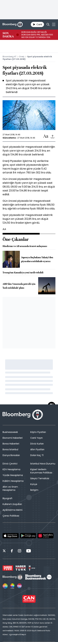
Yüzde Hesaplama (13, 475)
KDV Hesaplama (11, 469)
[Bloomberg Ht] (13, 577)
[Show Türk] (12, 586)
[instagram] (19, 551)
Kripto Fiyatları (38, 432)
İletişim (34, 490)
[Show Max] (19, 586)
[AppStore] (11, 535)
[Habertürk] (8, 568)
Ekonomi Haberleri (13, 437)
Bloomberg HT (9, 56)
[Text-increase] (45, 136)
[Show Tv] (5, 586)
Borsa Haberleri (11, 443)
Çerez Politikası (11, 515)
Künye (33, 484)
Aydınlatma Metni (12, 510)
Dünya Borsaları (11, 455)
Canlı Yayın (36, 437)
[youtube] (28, 551)
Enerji (21, 56)
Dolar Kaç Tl (37, 455)
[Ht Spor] (31, 568)
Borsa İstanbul (10, 449)
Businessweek (10, 432)
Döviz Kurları (37, 443)
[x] (4, 551)
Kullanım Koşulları (12, 504)
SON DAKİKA (8, 35)
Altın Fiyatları (37, 449)
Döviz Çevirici (10, 463)
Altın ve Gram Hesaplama (10, 488)
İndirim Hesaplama (13, 481)
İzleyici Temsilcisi (39, 478)
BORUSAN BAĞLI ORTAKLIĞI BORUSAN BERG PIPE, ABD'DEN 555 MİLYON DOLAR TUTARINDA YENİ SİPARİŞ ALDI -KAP (37, 35)
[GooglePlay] (28, 535)
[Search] (48, 24)
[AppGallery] (45, 535)
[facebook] (12, 551)
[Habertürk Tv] (21, 568)
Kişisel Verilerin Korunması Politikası (41, 471)
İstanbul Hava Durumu (42, 463)
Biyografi (7, 498)
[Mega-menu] (53, 24)
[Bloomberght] (13, 24)
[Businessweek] (38, 577)
